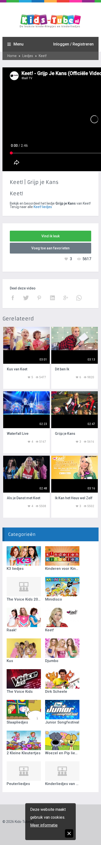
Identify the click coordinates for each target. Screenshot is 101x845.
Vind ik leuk (50, 236)
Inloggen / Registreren (73, 44)
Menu (18, 44)
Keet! (43, 56)
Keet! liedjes (43, 207)
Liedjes (27, 56)
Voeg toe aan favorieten (50, 248)
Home (12, 56)
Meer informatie (44, 825)
